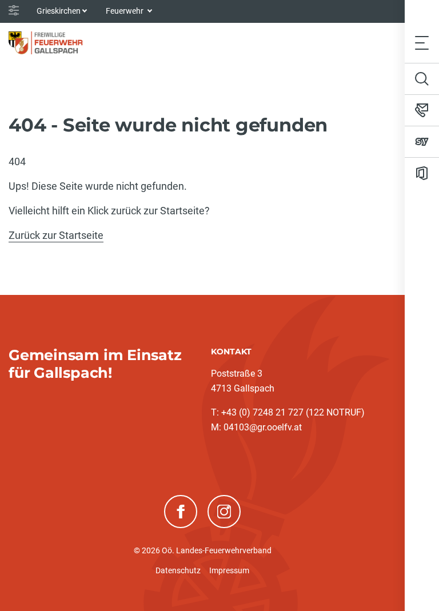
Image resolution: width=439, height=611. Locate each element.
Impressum (229, 570)
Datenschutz (178, 570)
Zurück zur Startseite (56, 235)
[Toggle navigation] (422, 42)
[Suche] (422, 78)
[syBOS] (422, 141)
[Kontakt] (422, 110)
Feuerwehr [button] (125, 10)
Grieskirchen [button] (59, 10)
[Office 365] (422, 173)
